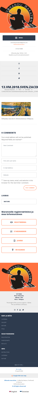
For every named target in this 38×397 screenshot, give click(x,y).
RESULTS (4, 344)
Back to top (18, 365)
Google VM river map (19, 376)
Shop (3, 329)
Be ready (18, 369)
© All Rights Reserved (19, 386)
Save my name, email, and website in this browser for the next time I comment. (17, 181)
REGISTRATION (5, 337)
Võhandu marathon (10, 380)
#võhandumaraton (19, 44)
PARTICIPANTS (5, 340)
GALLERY (3, 322)
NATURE (7, 201)
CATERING (4, 319)
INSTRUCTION (5, 352)
